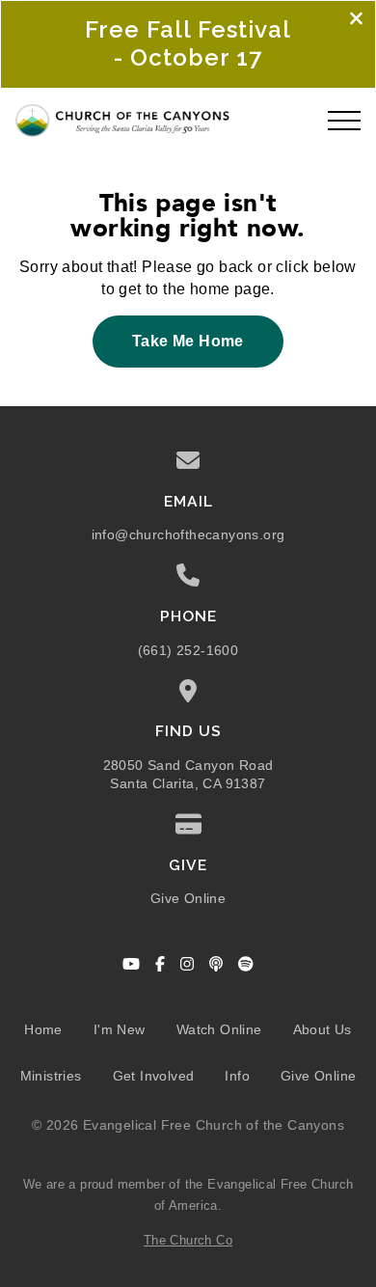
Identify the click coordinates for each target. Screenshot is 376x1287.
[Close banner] (356, 20)
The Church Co (188, 1240)
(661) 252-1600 (188, 651)
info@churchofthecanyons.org (188, 535)
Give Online (188, 898)
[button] (344, 120)
